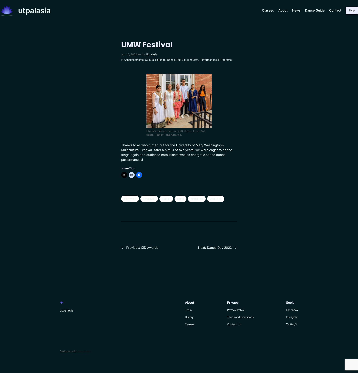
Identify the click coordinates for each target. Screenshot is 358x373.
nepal (180, 198)
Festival (181, 59)
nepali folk (197, 198)
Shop (352, 10)
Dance (171, 59)
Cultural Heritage (155, 59)
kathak (166, 198)
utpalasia (34, 10)
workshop (216, 198)
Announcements (134, 59)
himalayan (149, 198)
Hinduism (192, 59)
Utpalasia (151, 54)
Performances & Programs (216, 59)
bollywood (130, 198)
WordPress (84, 351)
